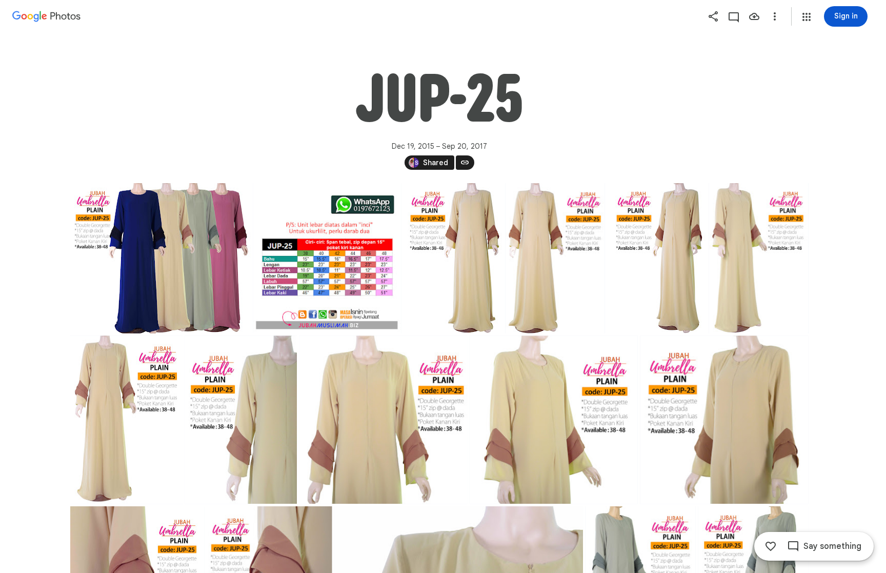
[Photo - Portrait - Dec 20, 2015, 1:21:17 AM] (327, 258)
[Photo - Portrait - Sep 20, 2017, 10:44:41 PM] (241, 419)
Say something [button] (832, 546)
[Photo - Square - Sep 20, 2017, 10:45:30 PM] (553, 419)
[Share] (713, 16)
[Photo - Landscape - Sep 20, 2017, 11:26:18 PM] (160, 258)
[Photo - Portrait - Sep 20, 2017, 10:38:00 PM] (453, 258)
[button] (806, 17)
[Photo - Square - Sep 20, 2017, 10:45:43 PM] (724, 419)
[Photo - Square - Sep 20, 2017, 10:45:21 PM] (383, 419)
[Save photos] (754, 16)
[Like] (770, 546)
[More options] (774, 16)
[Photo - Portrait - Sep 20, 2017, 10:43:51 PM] (758, 258)
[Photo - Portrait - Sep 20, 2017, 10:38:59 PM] (555, 258)
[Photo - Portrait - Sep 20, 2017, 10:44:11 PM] (126, 419)
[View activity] (733, 16)
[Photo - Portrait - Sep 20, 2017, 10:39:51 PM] (657, 258)
